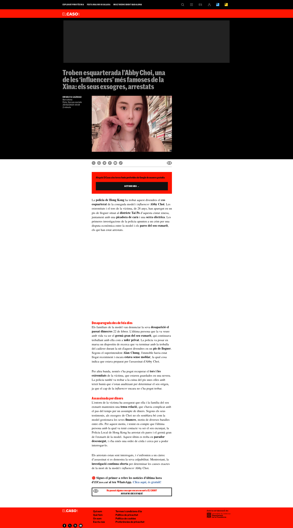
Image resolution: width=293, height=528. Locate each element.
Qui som (97, 511)
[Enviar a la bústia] (169, 163)
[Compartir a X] (93, 163)
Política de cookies (125, 518)
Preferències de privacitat (129, 521)
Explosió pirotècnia (73, 4)
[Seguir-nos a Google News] (81, 525)
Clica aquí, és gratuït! (147, 482)
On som (97, 518)
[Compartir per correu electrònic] (115, 163)
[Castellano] (200, 4)
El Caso (71, 13)
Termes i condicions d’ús (128, 511)
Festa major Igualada (99, 4)
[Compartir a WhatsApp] (99, 163)
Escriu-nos (99, 521)
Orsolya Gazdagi (72, 97)
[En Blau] (217, 4)
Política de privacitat (126, 514)
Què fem (98, 514)
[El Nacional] (226, 4)
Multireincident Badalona (127, 4)
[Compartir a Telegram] (104, 163)
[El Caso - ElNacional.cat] (70, 510)
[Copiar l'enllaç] (121, 163)
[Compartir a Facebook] (110, 163)
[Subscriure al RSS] (75, 525)
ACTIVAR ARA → (131, 186)
